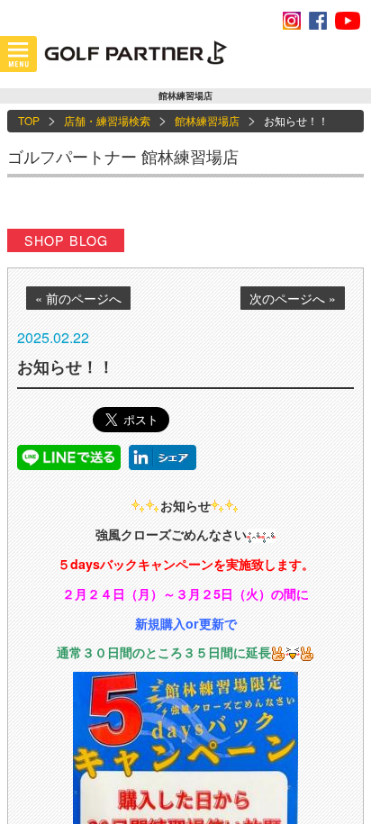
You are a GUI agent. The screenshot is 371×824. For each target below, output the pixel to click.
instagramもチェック (292, 21)
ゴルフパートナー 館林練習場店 (123, 156)
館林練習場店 (207, 120)
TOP (29, 120)
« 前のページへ (78, 298)
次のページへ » (292, 298)
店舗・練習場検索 (107, 120)
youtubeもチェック (347, 21)
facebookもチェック (318, 21)
